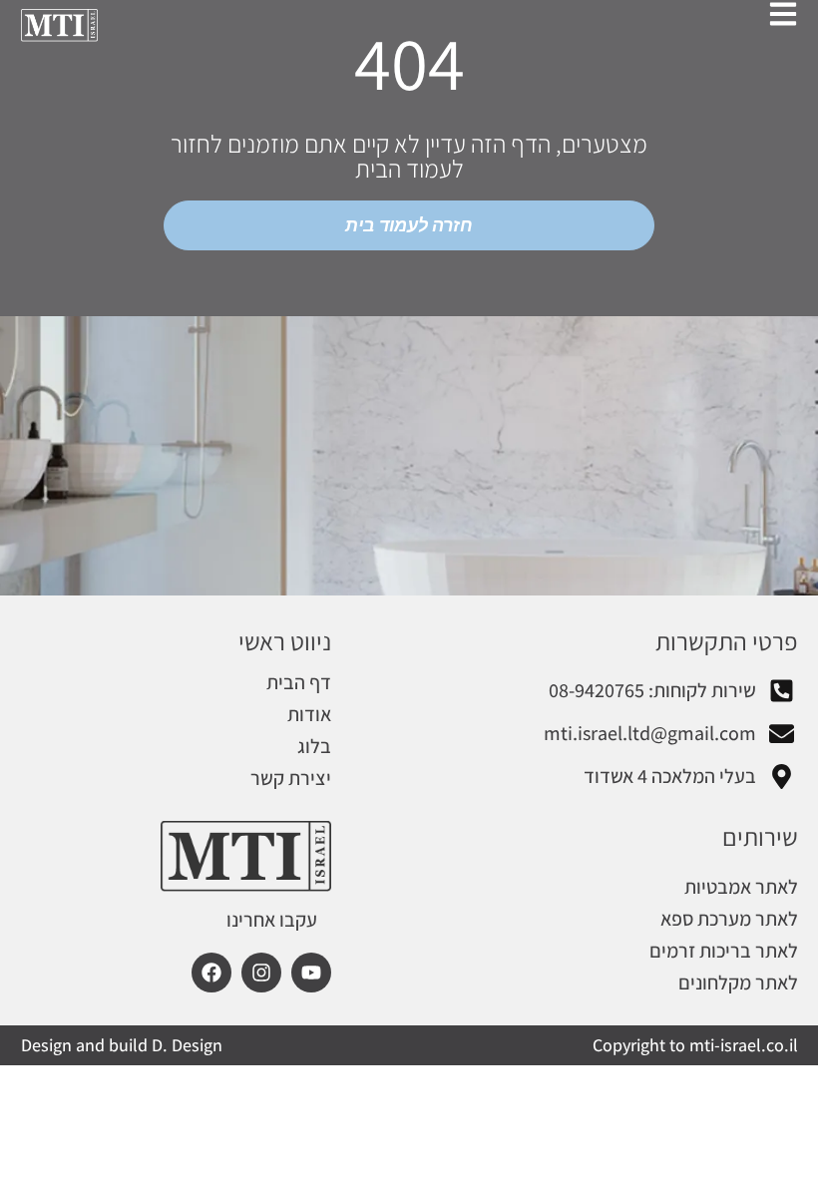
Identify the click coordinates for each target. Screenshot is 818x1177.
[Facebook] (211, 972)
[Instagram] (261, 972)
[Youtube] (311, 972)
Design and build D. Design (121, 1044)
